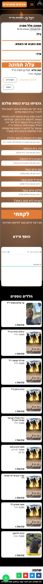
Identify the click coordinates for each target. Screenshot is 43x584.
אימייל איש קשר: (31, 180)
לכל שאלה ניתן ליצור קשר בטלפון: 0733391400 (21, 582)
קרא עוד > (19, 324)
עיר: (38, 53)
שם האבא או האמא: (28, 44)
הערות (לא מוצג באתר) (28, 200)
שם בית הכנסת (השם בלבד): (24, 138)
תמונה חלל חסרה (30, 25)
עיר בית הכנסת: (32, 148)
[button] (32, 4)
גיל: (38, 34)
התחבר (4, 252)
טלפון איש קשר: (32, 190)
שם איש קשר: (33, 169)
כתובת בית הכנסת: (30, 159)
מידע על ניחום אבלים (28, 80)
